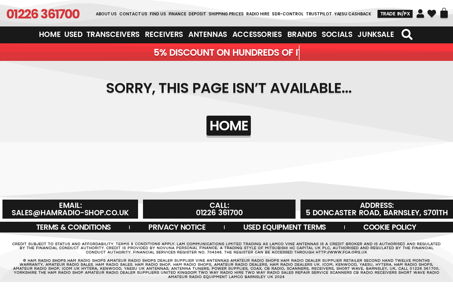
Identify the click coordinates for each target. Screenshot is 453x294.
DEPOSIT (197, 14)
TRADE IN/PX (395, 13)
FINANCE (177, 14)
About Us (106, 14)
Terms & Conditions (73, 227)
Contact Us (133, 14)
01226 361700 (42, 14)
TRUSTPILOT (319, 14)
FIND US (158, 14)
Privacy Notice (177, 227)
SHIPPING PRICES (226, 14)
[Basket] (444, 12)
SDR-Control (288, 14)
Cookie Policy (389, 227)
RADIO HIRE (257, 14)
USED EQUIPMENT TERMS (284, 227)
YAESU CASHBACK (353, 14)
